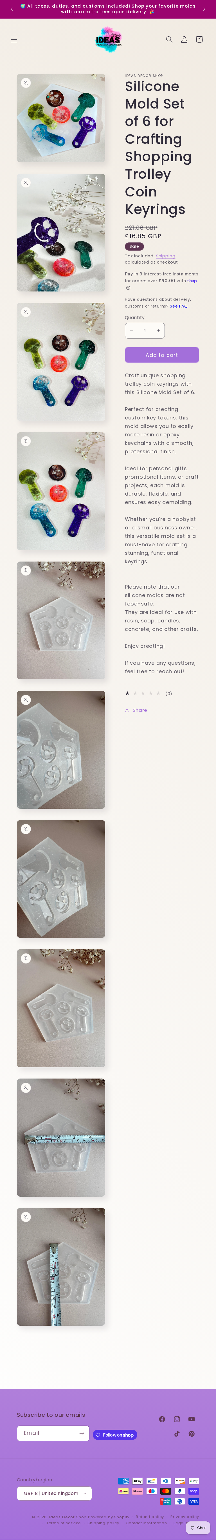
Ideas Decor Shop (68, 1517)
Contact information (146, 1523)
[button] (14, 39)
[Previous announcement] (12, 9)
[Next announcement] (204, 9)
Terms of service (63, 1523)
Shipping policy (103, 1523)
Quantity (135, 318)
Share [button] (140, 710)
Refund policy (150, 1516)
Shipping (166, 256)
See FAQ (179, 306)
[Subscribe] (81, 1433)
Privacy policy (184, 1516)
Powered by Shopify (108, 1517)
